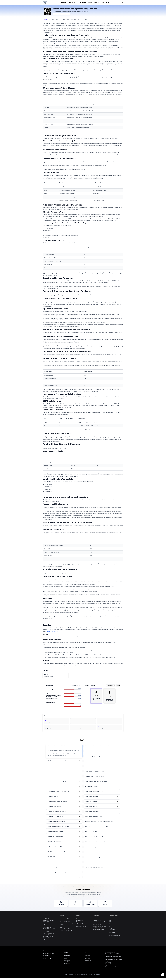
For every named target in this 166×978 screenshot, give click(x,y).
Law (110, 926)
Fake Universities (96, 930)
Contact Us (66, 952)
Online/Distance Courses (114, 934)
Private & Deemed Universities (99, 926)
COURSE (90, 2)
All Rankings (87, 950)
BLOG (103, 2)
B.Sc (110, 921)
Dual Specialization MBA (48, 936)
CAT (44, 939)
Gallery (79, 19)
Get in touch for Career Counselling (61, 14)
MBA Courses (46, 931)
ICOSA (107, 2)
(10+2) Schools (88, 960)
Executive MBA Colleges (48, 937)
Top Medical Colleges (80, 918)
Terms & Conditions (68, 954)
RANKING (62, 2)
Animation (111, 918)
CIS (99, 2)
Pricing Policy (66, 958)
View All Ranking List (76, 685)
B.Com (110, 920)
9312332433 (53, 953)
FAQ (68, 19)
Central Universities (97, 920)
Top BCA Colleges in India (65, 921)
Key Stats (73, 19)
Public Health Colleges (81, 926)
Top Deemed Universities (98, 929)
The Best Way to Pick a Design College (113, 959)
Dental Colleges (79, 920)
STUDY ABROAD (82, 2)
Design (110, 928)
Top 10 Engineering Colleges (66, 928)
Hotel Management (113, 924)
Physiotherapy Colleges (81, 924)
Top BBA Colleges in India (48, 933)
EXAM (95, 2)
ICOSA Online (87, 958)
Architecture (112, 929)
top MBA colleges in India (52, 631)
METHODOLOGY (72, 2)
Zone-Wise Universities (98, 927)
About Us (66, 950)
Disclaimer (66, 957)
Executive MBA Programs (114, 935)
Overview (51, 19)
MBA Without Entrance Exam (49, 934)
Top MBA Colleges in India (48, 918)
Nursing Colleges (79, 923)
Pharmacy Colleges (80, 921)
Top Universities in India (98, 918)
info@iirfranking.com (49, 950)
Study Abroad (87, 955)
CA (110, 923)
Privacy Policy (67, 955)
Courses (63, 19)
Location (85, 19)
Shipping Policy (67, 960)
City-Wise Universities (97, 924)
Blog (86, 952)
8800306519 (47, 953)
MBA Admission (46, 941)
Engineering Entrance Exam (66, 930)
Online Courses (88, 961)
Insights (45, 19)
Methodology (67, 963)
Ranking (57, 19)
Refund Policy (67, 961)
